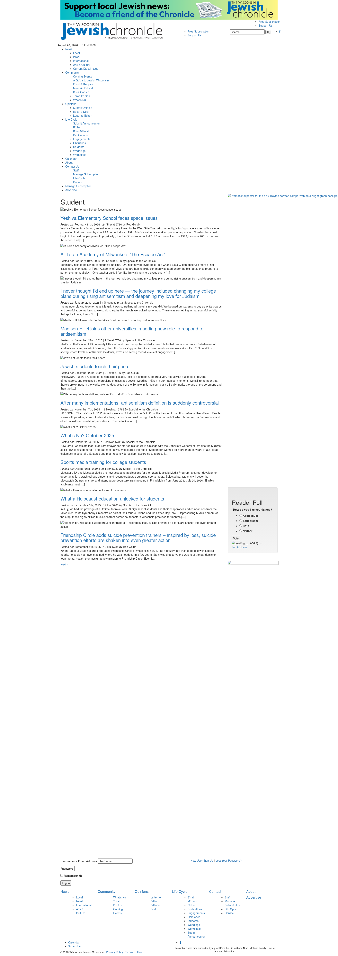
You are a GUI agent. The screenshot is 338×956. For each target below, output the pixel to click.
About (69, 162)
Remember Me (73, 876)
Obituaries (79, 143)
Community (72, 72)
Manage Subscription (86, 174)
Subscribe (74, 946)
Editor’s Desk (81, 112)
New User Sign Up (202, 860)
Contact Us (72, 166)
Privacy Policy (114, 952)
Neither (247, 531)
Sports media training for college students (103, 461)
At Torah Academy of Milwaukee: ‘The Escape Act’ (113, 254)
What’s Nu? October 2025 (87, 435)
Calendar (71, 159)
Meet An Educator (84, 88)
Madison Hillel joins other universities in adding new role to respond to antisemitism (131, 331)
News (68, 49)
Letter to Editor (82, 115)
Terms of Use (133, 952)
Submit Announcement (87, 123)
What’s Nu (79, 100)
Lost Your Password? (229, 860)
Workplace (79, 155)
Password (67, 868)
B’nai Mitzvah (81, 131)
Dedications (80, 135)
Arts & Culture (81, 65)
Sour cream (250, 521)
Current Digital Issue (85, 68)
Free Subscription (269, 21)
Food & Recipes (83, 84)
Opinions (70, 104)
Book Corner (81, 92)
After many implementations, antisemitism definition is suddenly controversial (139, 402)
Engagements (81, 139)
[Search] (268, 32)
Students (78, 147)
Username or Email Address (78, 861)
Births (76, 127)
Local (76, 53)
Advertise (71, 190)
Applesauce (251, 516)
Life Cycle (71, 119)
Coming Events (82, 76)
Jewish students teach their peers (94, 366)
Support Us (265, 25)
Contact (215, 891)
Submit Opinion (82, 108)
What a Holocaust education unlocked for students (112, 498)
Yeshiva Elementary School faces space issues (109, 217)
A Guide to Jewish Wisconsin (91, 80)
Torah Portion (81, 96)
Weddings (79, 151)
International (81, 61)
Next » (64, 564)
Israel (76, 57)
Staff (76, 170)
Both (246, 526)
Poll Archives (239, 547)
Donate (77, 182)
